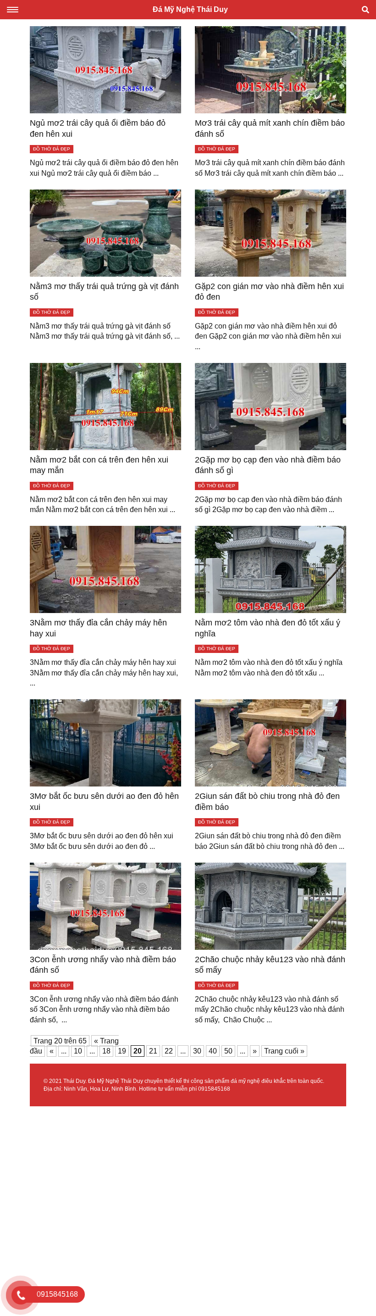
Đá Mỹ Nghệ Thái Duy (190, 9)
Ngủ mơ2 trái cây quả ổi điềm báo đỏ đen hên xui (98, 128)
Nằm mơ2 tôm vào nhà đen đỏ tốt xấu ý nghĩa (267, 628)
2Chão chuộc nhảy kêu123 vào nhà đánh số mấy (270, 965)
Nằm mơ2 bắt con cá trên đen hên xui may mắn (99, 465)
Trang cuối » (284, 1051)
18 (106, 1051)
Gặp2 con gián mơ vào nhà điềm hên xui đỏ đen (269, 291)
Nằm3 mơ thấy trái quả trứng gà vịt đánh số (104, 291)
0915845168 (214, 1089)
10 (78, 1051)
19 (122, 1051)
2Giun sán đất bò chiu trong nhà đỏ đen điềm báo (267, 801)
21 (153, 1051)
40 (213, 1051)
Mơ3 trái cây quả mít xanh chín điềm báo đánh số (270, 128)
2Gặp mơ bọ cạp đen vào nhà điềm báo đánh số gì (268, 465)
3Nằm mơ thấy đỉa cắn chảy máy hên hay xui (98, 628)
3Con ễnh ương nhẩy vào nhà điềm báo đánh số (103, 965)
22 (169, 1051)
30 (197, 1051)
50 (228, 1051)
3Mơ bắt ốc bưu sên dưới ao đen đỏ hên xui (104, 801)
